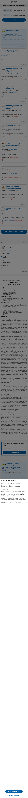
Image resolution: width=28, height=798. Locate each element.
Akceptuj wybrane (14, 795)
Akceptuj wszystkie (14, 791)
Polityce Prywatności (17, 495)
